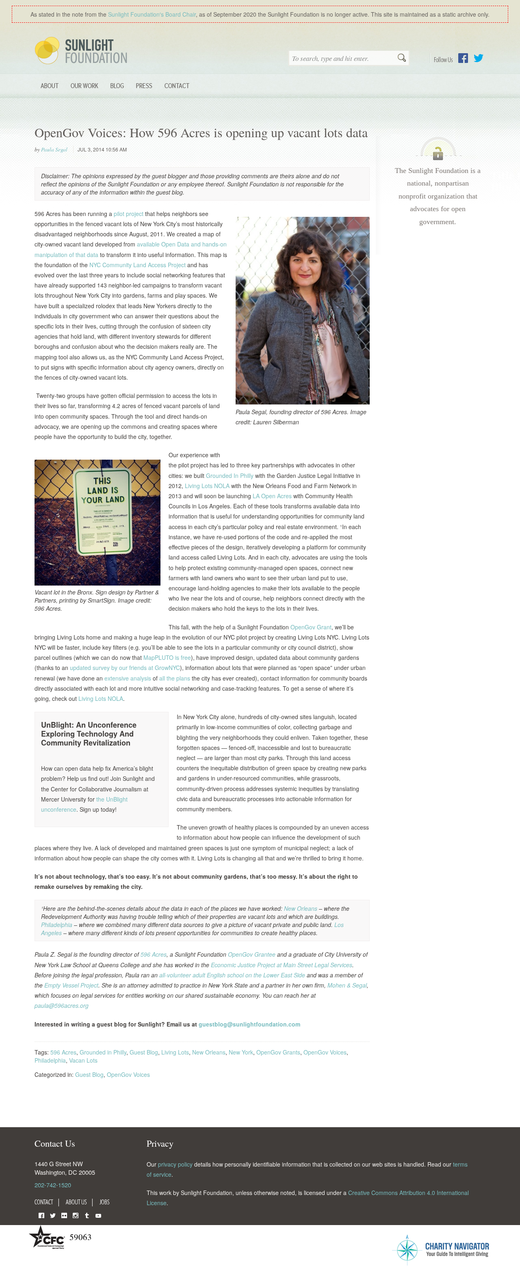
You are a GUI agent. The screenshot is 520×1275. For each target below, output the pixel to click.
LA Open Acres (272, 496)
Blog (117, 85)
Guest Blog (144, 1052)
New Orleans (300, 908)
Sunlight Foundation (82, 51)
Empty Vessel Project (71, 985)
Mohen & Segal (347, 985)
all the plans (174, 678)
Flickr (64, 1214)
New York (241, 1052)
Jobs (105, 1201)
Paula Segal (54, 149)
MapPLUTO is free (167, 657)
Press (144, 85)
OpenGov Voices (325, 1052)
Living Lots (175, 1052)
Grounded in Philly (103, 1052)
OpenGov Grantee (251, 954)
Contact (177, 85)
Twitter (478, 58)
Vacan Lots (83, 1060)
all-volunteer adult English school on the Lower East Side (231, 975)
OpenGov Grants (278, 1052)
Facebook (463, 58)
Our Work (84, 85)
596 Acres (154, 954)
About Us (76, 1201)
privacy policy (175, 1164)
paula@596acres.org (62, 1005)
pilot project (128, 214)
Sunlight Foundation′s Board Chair (152, 14)
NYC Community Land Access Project (137, 265)
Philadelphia (57, 925)
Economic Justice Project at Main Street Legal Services (281, 965)
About (49, 85)
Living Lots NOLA (207, 486)
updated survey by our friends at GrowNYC (125, 667)
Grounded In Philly (230, 475)
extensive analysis (127, 678)
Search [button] (402, 58)
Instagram (75, 1214)
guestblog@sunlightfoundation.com (249, 1024)
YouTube (98, 1214)
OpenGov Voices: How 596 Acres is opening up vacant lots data (201, 132)
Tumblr (87, 1214)
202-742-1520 (53, 1184)
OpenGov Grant (311, 627)
